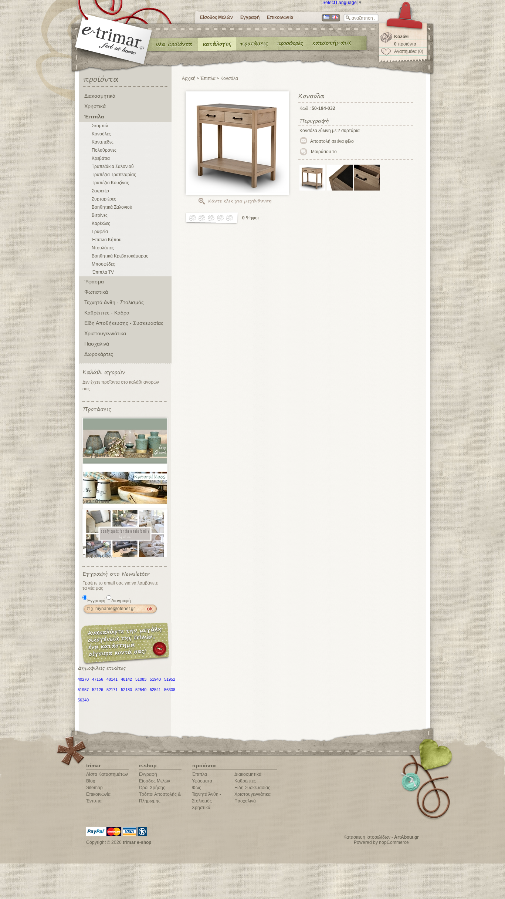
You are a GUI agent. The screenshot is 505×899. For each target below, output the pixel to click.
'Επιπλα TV (103, 272)
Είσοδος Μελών (216, 17)
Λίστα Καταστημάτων (107, 774)
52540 (140, 689)
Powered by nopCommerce (381, 842)
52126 (97, 689)
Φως (196, 787)
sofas (88, 547)
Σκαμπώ (100, 125)
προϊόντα (405, 44)
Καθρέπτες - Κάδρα (106, 313)
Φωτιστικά (96, 292)
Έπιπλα (94, 116)
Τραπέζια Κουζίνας (110, 182)
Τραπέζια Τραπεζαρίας (114, 174)
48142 (126, 679)
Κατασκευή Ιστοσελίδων (366, 837)
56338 (169, 689)
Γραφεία (100, 231)
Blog (90, 781)
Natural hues (95, 501)
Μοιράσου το (324, 151)
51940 (155, 679)
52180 (126, 689)
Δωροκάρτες (98, 354)
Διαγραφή (121, 600)
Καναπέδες (102, 142)
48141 (112, 679)
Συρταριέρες (104, 199)
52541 (155, 689)
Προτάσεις (255, 43)
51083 (140, 679)
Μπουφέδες (103, 264)
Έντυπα (290, 43)
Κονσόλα (229, 78)
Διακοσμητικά (99, 96)
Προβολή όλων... (99, 556)
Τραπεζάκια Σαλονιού (113, 166)
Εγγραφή (250, 17)
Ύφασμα (94, 281)
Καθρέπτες (245, 781)
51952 (169, 679)
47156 (97, 679)
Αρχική (189, 78)
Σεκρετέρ (100, 190)
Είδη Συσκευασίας (252, 787)
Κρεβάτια (101, 158)
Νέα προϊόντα (174, 43)
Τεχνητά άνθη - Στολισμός (114, 302)
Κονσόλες (101, 134)
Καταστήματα (330, 43)
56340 (83, 700)
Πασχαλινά (96, 344)
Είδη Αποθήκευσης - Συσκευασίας (123, 323)
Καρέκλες (101, 223)
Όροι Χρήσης (152, 787)
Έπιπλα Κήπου (107, 239)
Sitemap (94, 787)
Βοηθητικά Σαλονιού (112, 207)
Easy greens (95, 455)
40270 (83, 679)
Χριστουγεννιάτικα (105, 333)
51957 (83, 689)
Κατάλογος (217, 43)
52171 (112, 689)
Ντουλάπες (103, 247)
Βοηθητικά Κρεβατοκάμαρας (120, 256)
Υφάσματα (202, 781)
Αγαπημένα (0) (408, 51)
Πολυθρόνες (104, 150)
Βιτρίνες (100, 215)
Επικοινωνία (280, 17)
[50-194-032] (312, 189)
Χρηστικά (95, 106)
